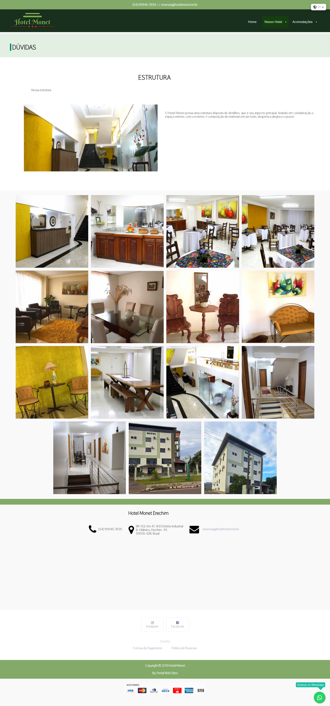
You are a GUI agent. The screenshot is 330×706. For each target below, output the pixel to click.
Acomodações (303, 22)
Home (252, 22)
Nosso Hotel (274, 22)
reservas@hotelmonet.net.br (179, 4)
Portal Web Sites (167, 673)
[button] (318, 7)
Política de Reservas (184, 648)
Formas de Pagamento (147, 648)
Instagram (152, 626)
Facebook (177, 626)
